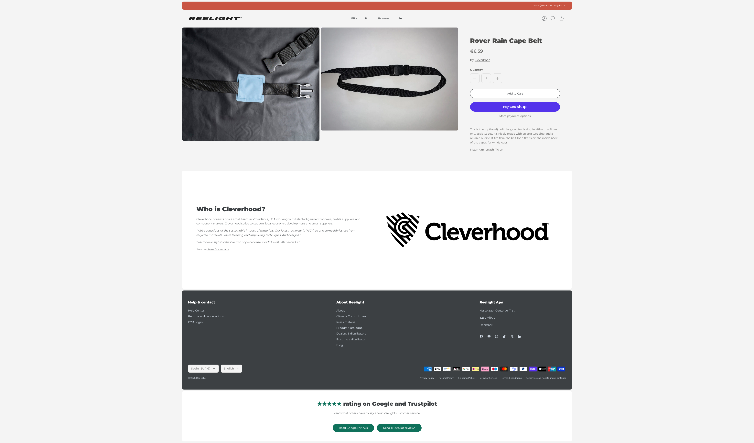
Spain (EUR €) (541, 5)
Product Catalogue (349, 328)
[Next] (433, 5)
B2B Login (195, 322)
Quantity (476, 70)
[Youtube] (489, 336)
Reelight (200, 378)
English (558, 5)
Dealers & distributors (351, 333)
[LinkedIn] (519, 336)
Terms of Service (488, 378)
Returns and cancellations (206, 316)
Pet (400, 18)
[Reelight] (215, 18)
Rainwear (384, 18)
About (340, 310)
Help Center (196, 310)
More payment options (515, 116)
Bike (354, 18)
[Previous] (321, 5)
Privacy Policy (426, 378)
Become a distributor (351, 339)
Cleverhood (482, 60)
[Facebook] (481, 336)
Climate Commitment (351, 316)
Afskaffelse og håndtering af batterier (546, 378)
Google (392, 5)
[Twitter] (512, 336)
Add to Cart (515, 93)
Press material (346, 322)
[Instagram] (497, 336)
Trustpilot (379, 5)
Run (367, 18)
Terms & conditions (511, 378)
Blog (339, 345)
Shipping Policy (466, 378)
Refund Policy (446, 378)
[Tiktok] (504, 336)
